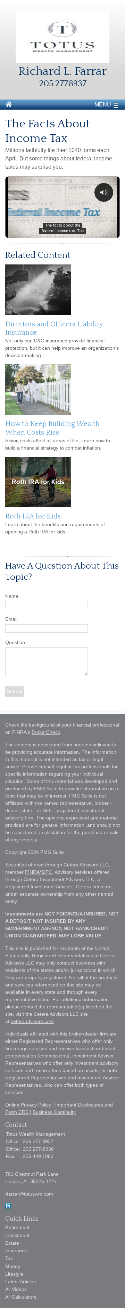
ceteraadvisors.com (32, 1021)
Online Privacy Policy (28, 1105)
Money (12, 1266)
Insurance (16, 1250)
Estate (12, 1243)
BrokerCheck (46, 732)
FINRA (32, 872)
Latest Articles (20, 1281)
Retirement (17, 1227)
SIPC (46, 872)
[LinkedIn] (8, 1207)
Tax (9, 1258)
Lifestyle (14, 1274)
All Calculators (20, 1297)
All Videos (16, 1289)
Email (11, 619)
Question (15, 642)
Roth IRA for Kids (33, 516)
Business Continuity (54, 1112)
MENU (102, 105)
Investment (17, 1235)
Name (11, 596)
